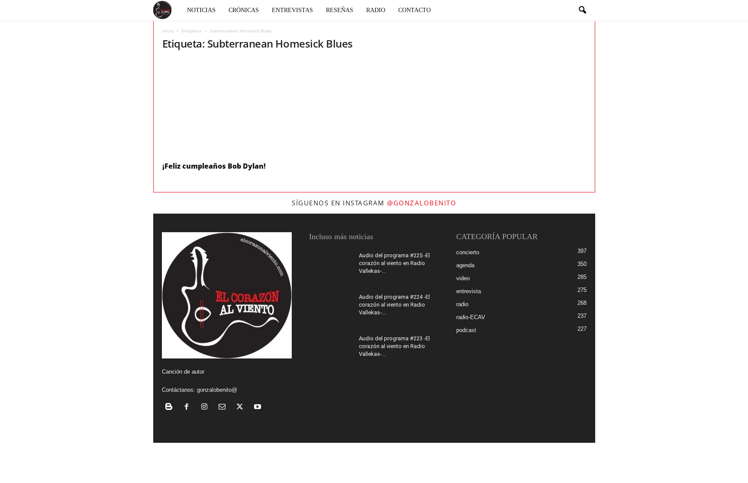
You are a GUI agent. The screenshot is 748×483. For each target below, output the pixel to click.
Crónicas (244, 10)
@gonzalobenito (421, 202)
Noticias (201, 10)
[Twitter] (242, 407)
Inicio (168, 31)
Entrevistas (292, 10)
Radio (375, 10)
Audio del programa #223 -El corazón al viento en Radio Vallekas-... (394, 346)
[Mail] (224, 407)
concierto (467, 252)
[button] (582, 10)
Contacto (414, 10)
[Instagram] (206, 407)
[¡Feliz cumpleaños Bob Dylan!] (227, 108)
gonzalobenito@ (217, 390)
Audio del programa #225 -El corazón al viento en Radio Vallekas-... (394, 263)
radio (462, 304)
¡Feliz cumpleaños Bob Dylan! (214, 166)
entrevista (468, 291)
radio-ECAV (470, 317)
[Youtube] (259, 407)
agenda (465, 265)
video (463, 278)
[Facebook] (188, 407)
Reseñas (339, 10)
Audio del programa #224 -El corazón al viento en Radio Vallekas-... (394, 305)
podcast (466, 330)
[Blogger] (171, 407)
